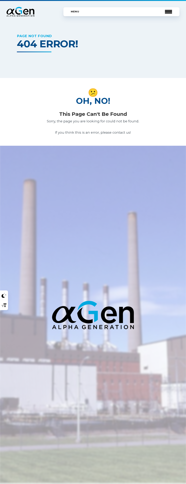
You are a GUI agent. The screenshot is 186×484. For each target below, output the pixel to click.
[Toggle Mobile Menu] (121, 11)
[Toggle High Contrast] (4, 295)
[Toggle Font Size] (4, 305)
